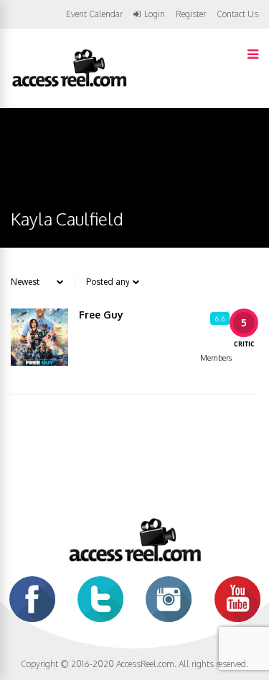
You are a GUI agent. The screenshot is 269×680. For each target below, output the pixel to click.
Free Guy (101, 315)
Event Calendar (94, 14)
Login (154, 14)
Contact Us (237, 14)
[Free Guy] (39, 337)
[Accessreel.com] (69, 85)
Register (191, 14)
